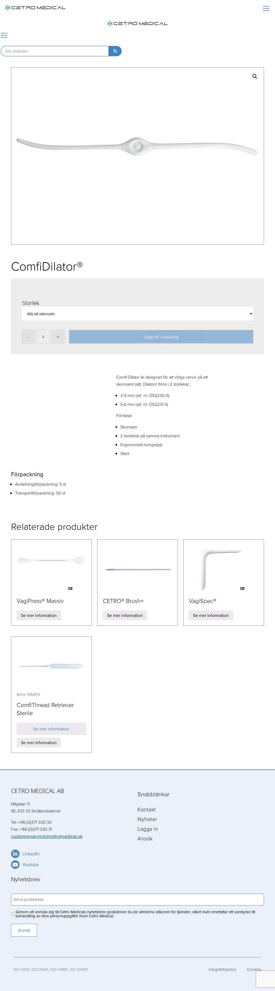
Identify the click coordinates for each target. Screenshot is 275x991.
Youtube (30, 864)
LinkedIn (30, 854)
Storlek (30, 303)
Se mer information (39, 615)
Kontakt (147, 809)
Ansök (145, 838)
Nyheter (147, 819)
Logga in (148, 828)
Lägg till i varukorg (161, 337)
